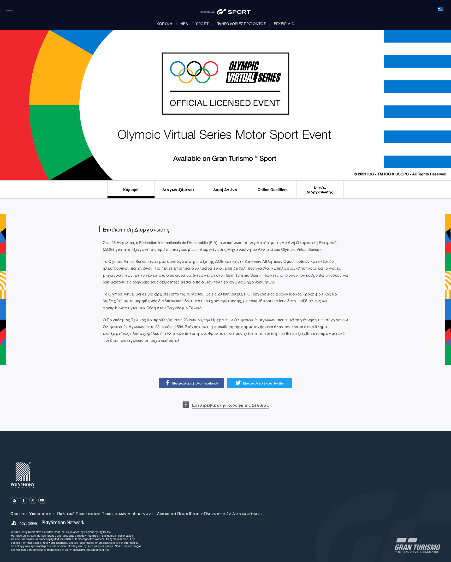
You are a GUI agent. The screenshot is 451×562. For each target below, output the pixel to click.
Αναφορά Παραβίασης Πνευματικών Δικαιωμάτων (208, 513)
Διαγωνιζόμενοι (178, 189)
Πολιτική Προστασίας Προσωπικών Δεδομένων (104, 513)
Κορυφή (131, 189)
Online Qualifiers (273, 189)
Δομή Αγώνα (225, 189)
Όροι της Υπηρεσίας (30, 513)
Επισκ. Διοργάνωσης (319, 189)
